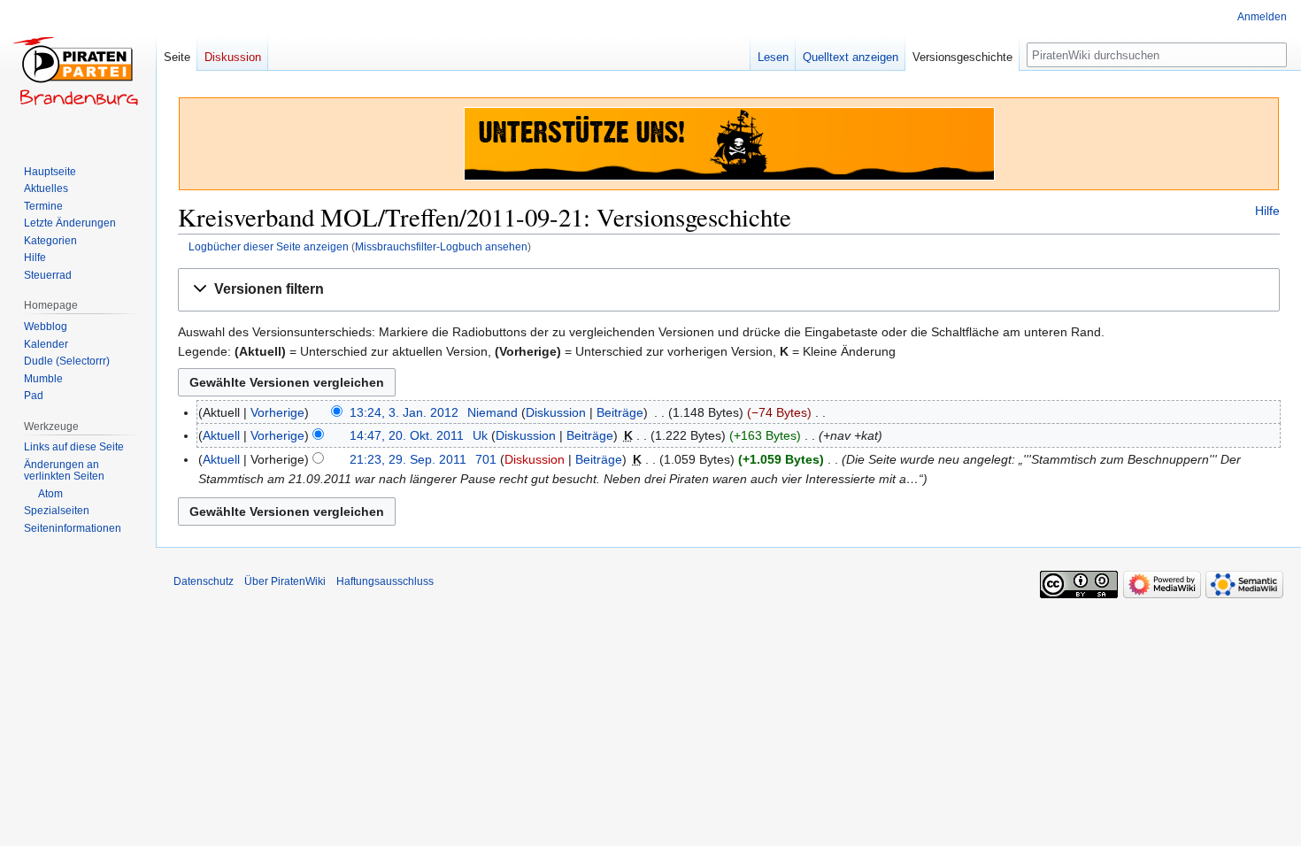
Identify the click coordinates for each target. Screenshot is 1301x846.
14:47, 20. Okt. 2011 (407, 435)
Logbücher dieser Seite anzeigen (269, 246)
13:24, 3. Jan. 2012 (404, 412)
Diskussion (556, 412)
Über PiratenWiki (285, 581)
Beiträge (620, 412)
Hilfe (1267, 211)
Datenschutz (203, 581)
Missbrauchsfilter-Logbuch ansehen (441, 246)
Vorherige (277, 412)
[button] (729, 290)
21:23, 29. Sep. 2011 (408, 459)
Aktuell (221, 435)
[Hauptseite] (78, 71)
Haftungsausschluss (385, 581)
